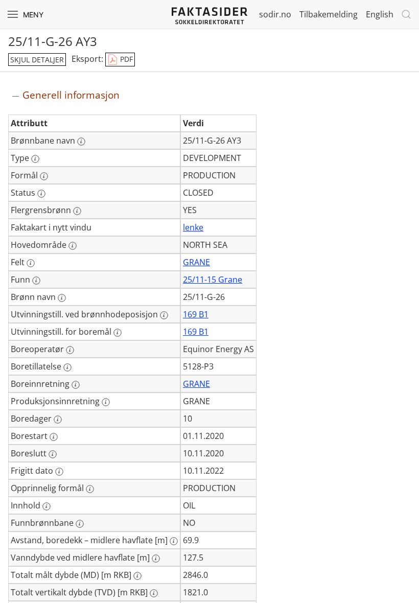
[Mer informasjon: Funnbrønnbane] (80, 524)
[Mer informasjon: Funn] (36, 280)
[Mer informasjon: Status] (41, 194)
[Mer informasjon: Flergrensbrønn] (77, 211)
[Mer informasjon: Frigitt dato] (59, 472)
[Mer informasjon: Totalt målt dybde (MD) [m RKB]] (137, 576)
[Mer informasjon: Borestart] (54, 437)
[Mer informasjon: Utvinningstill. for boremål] (117, 333)
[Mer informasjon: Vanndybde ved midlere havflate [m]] (156, 558)
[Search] (406, 14)
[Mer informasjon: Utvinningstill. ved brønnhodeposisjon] (164, 315)
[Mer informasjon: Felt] (31, 263)
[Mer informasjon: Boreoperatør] (70, 350)
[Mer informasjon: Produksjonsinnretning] (106, 402)
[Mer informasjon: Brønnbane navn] (81, 141)
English (379, 14)
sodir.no (275, 14)
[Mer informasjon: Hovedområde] (72, 246)
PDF (125, 59)
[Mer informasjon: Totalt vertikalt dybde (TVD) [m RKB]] (154, 593)
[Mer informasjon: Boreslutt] (53, 454)
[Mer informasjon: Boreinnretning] (76, 385)
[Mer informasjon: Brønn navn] (62, 298)
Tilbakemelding (328, 14)
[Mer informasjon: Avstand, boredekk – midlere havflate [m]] (174, 541)
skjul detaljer (37, 59)
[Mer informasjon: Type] (35, 159)
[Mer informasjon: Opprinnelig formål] (90, 489)
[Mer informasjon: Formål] (44, 176)
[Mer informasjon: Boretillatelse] (67, 367)
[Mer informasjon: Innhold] (46, 506)
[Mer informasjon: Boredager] (58, 419)
